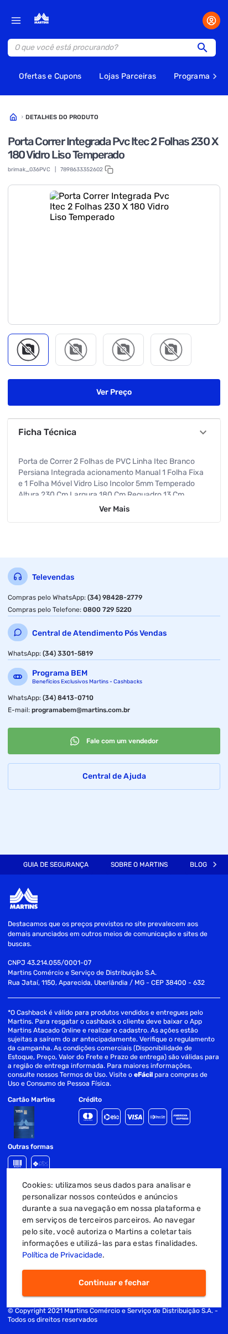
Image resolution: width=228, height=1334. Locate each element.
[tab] (28, 350)
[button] (206, 47)
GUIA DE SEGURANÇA (56, 864)
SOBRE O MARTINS (139, 864)
